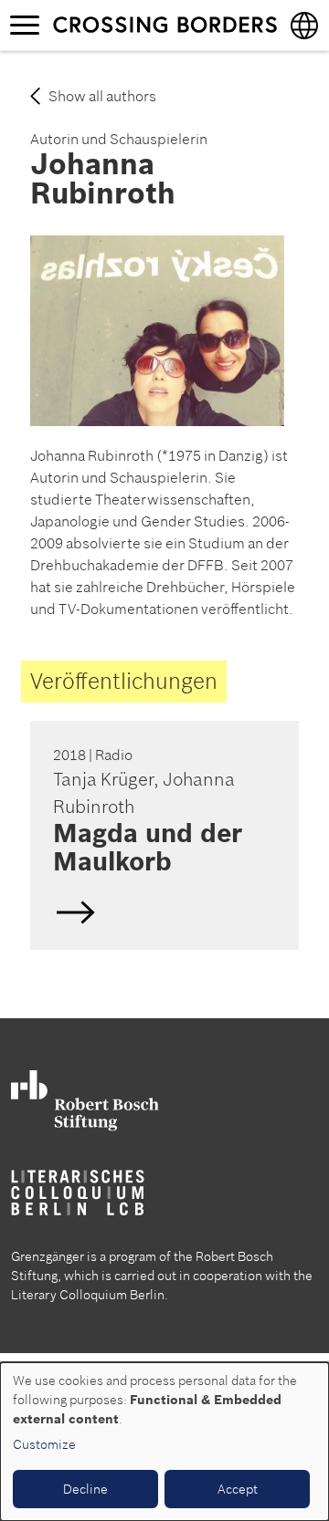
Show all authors (102, 96)
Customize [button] (44, 1444)
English (161, 835)
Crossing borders (163, 24)
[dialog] (164, 1441)
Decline (85, 1489)
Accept (238, 1489)
